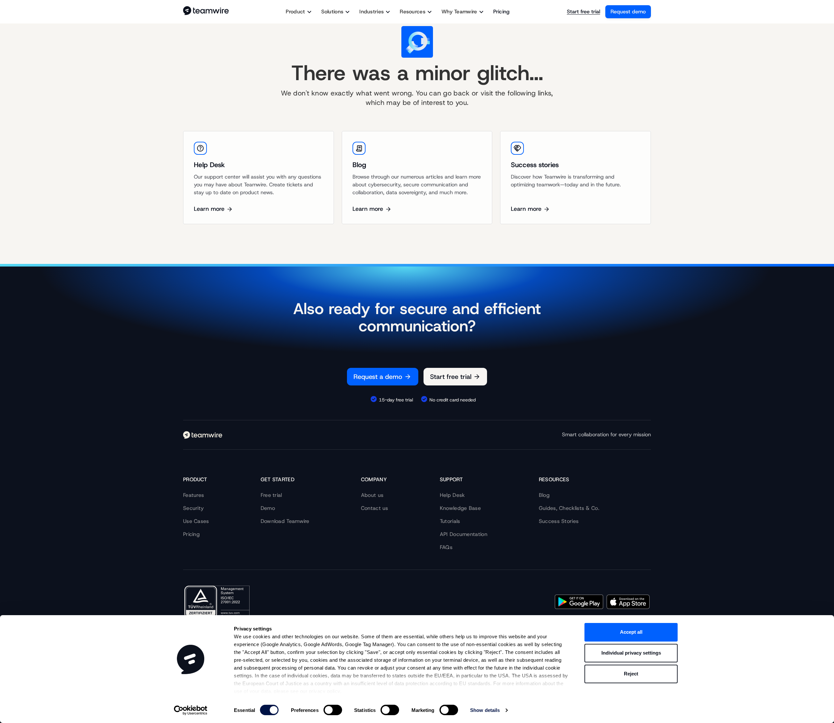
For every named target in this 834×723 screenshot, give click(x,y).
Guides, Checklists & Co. (569, 508)
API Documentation (463, 534)
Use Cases (196, 521)
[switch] (333, 710)
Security (193, 508)
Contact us (374, 508)
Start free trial (583, 11)
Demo (268, 508)
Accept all (631, 632)
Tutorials (450, 521)
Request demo (628, 11)
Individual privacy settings (631, 653)
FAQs (446, 547)
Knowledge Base (460, 508)
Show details (485, 710)
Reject (631, 673)
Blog (544, 495)
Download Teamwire (285, 521)
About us (372, 495)
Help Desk (452, 495)
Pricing (501, 11)
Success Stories (559, 521)
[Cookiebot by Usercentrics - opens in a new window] (190, 710)
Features (193, 495)
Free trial (271, 495)
